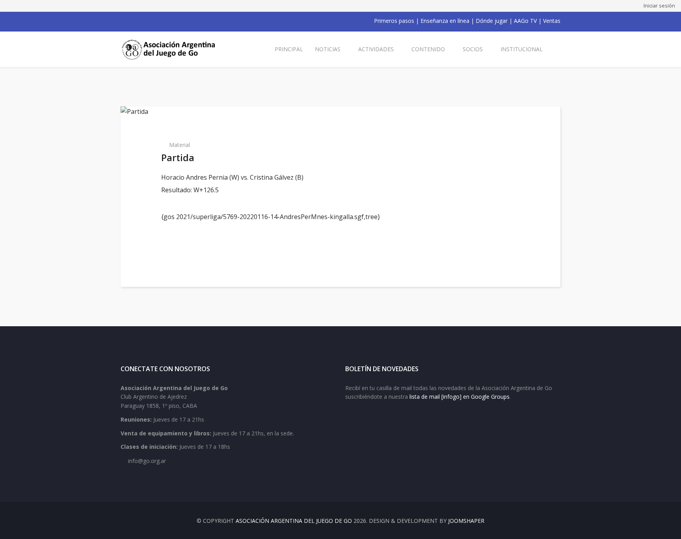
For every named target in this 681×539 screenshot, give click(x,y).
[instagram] (154, 21)
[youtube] (144, 21)
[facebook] (123, 21)
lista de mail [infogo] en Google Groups (459, 396)
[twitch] (164, 21)
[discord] (175, 21)
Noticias (327, 49)
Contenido (428, 49)
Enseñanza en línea (445, 20)
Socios (473, 49)
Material (179, 145)
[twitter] (134, 21)
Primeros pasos (394, 20)
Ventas (551, 20)
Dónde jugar (492, 20)
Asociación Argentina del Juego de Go (294, 520)
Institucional (522, 49)
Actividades (376, 49)
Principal (289, 49)
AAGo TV (525, 20)
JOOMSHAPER (466, 520)
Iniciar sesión (659, 5)
